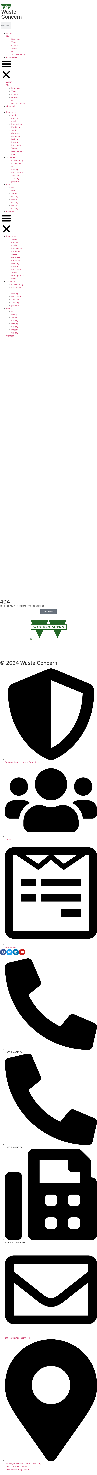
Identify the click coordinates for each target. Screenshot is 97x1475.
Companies (11, 57)
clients (14, 45)
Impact (14, 142)
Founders (15, 39)
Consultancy (17, 160)
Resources (11, 112)
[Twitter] (9, 952)
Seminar (15, 175)
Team (14, 42)
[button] (6, 69)
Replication (16, 145)
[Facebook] (3, 952)
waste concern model (15, 118)
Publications (17, 172)
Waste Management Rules (17, 151)
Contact (10, 211)
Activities (10, 157)
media (9, 184)
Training (15, 178)
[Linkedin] (16, 952)
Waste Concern (11, 14)
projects (15, 181)
